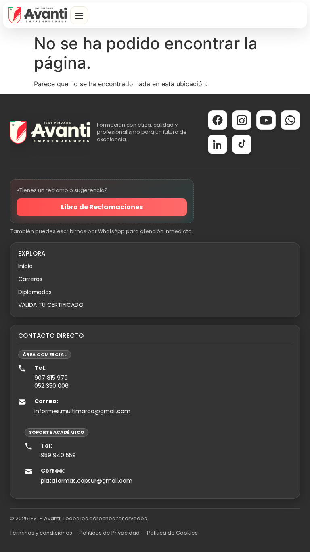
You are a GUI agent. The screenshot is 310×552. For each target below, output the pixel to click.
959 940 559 (58, 455)
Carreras (30, 279)
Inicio (25, 266)
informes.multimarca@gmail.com (82, 411)
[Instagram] (241, 120)
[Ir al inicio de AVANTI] (37, 15)
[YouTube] (266, 120)
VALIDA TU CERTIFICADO (51, 305)
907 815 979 (51, 378)
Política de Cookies (172, 533)
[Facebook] (217, 120)
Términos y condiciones (41, 533)
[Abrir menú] (79, 15)
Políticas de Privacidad (110, 533)
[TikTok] (241, 144)
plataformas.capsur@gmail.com (86, 481)
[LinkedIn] (217, 144)
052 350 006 (51, 386)
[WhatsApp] (290, 120)
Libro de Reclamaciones (102, 207)
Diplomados (35, 292)
